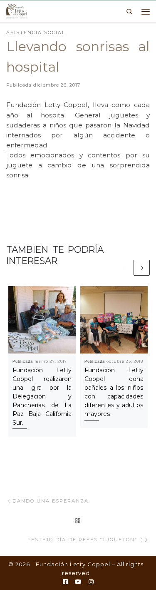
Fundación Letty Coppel (73, 564)
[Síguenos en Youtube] (78, 582)
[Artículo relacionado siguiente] (142, 268)
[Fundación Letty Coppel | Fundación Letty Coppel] (16, 10)
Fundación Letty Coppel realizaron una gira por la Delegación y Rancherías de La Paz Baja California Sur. (42, 396)
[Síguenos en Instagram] (91, 582)
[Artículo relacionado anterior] (124, 268)
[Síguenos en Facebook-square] (65, 582)
